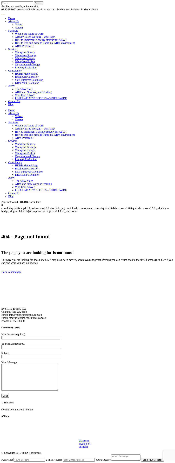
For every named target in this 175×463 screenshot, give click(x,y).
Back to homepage (11, 271)
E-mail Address (54, 459)
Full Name (7, 459)
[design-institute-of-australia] (87, 435)
